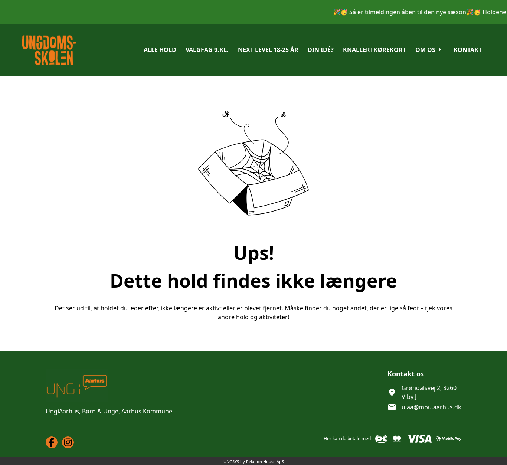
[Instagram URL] (68, 442)
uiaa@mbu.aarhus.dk (431, 407)
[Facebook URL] (52, 442)
